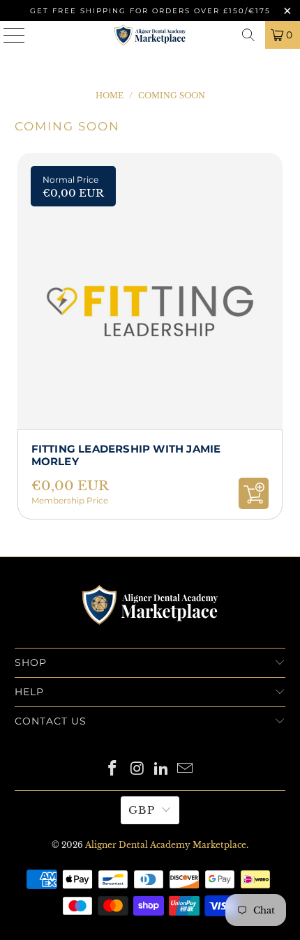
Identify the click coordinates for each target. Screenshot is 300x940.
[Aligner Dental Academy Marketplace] (150, 35)
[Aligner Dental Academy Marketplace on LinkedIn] (161, 769)
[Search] (248, 35)
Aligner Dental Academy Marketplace (165, 845)
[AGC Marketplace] (150, 639)
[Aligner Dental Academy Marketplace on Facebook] (113, 769)
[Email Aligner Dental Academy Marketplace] (185, 769)
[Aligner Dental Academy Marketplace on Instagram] (137, 769)
